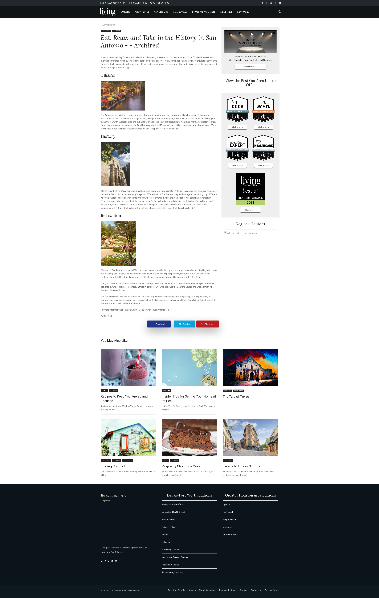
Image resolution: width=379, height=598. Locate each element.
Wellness (226, 12)
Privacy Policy (271, 590)
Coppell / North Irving (173, 512)
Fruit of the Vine (204, 12)
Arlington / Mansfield (172, 504)
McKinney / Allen (170, 549)
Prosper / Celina (170, 564)
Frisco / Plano (169, 527)
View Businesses (250, 67)
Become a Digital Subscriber (202, 590)
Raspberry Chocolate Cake (181, 466)
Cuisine (125, 12)
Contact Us (256, 590)
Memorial (227, 527)
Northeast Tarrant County (175, 557)
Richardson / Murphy (172, 572)
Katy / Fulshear (231, 519)
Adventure (161, 12)
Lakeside (166, 542)
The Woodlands (230, 534)
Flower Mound (169, 519)
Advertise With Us (159, 3)
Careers (243, 590)
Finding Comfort (113, 466)
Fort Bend (228, 512)
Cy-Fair (226, 504)
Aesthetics (142, 12)
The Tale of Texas (236, 396)
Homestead (180, 12)
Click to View (237, 127)
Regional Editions (137, 3)
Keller (165, 534)
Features (243, 12)
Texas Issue (238, 391)
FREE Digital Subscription (111, 3)
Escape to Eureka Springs (241, 466)
